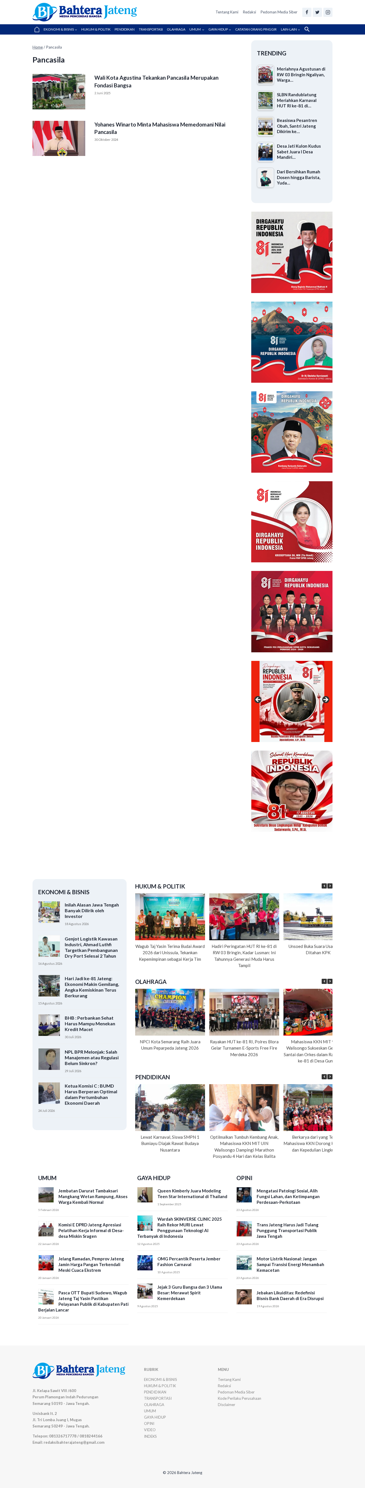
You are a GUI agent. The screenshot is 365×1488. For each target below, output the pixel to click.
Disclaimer (226, 1404)
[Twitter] (317, 12)
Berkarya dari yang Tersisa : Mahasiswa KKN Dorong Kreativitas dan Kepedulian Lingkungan (318, 1143)
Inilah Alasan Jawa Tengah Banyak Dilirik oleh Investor (92, 910)
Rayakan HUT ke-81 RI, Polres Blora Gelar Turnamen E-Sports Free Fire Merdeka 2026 (244, 1048)
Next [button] (325, 610)
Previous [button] (258, 610)
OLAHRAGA (176, 29)
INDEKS (150, 1436)
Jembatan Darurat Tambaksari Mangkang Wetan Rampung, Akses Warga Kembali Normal (92, 1196)
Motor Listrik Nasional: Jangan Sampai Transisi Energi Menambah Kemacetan (290, 1264)
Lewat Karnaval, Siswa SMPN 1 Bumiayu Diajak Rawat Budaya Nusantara (170, 1143)
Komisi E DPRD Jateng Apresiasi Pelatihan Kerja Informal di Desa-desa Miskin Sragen (91, 1230)
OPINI (149, 1423)
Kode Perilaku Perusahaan (239, 1398)
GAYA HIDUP (155, 1417)
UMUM (150, 1411)
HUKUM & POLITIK (96, 29)
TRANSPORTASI (151, 29)
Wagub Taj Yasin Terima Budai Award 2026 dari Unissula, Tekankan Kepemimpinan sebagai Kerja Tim (170, 953)
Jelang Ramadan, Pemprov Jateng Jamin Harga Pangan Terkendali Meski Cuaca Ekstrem (91, 1264)
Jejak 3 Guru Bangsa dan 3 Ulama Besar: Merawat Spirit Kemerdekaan (189, 1292)
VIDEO (150, 1429)
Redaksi (249, 12)
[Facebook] (306, 12)
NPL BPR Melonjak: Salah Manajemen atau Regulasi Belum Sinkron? (92, 1057)
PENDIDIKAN (125, 29)
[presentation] (59, 91)
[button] (307, 29)
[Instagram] (327, 12)
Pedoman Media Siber (279, 12)
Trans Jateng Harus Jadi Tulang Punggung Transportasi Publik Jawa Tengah (288, 1230)
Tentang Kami (227, 12)
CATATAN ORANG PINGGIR (256, 29)
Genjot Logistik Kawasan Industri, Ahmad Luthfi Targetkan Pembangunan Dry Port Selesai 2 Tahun (91, 947)
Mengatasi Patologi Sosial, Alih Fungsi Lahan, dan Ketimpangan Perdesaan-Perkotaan (288, 1196)
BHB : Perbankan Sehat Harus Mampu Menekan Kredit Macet (90, 1023)
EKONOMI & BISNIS (160, 1379)
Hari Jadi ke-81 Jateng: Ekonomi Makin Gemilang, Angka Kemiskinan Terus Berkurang (92, 987)
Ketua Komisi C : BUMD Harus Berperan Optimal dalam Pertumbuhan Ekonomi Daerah (91, 1094)
